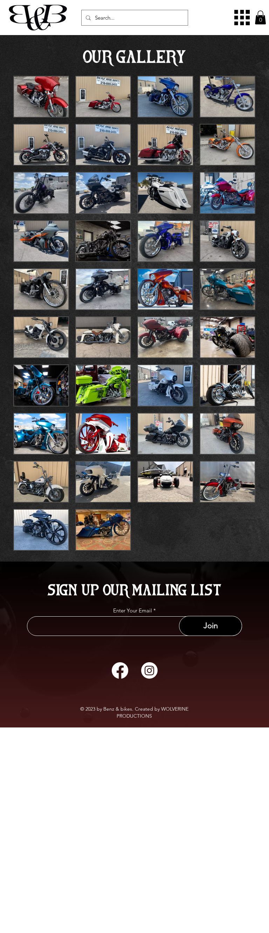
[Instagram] (149, 670)
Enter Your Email (132, 610)
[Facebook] (120, 670)
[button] (260, 17)
